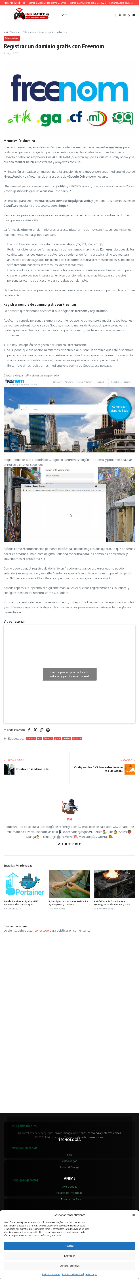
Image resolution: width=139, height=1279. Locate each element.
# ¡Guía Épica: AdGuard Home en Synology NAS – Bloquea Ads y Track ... (113, 903)
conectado (42, 930)
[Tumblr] (80, 844)
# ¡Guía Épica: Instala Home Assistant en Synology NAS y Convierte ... (69, 903)
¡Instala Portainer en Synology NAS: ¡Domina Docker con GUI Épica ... (21, 903)
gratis (57, 738)
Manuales (16, 32)
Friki (69, 819)
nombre (66, 738)
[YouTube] (66, 844)
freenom (48, 738)
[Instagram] (73, 844)
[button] (133, 1215)
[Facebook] (62, 844)
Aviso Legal (91, 1274)
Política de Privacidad (73, 1274)
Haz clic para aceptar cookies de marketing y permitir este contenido (69, 674)
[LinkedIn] (76, 844)
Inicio (6, 32)
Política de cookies (51, 1274)
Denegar (69, 1255)
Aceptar (69, 1245)
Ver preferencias (70, 1265)
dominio (31, 738)
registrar (77, 738)
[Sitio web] (59, 844)
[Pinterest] (69, 844)
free (39, 738)
